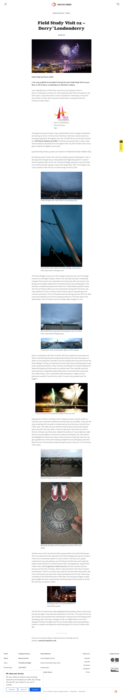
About (6, 658)
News (68, 13)
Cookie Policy (81, 691)
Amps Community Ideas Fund (50, 663)
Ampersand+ (44, 668)
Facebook (86, 665)
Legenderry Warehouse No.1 (57, 566)
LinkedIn (87, 662)
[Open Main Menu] (117, 4)
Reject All (23, 689)
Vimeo (88, 672)
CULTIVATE (22, 668)
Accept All (35, 689)
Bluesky (87, 658)
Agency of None (64, 691)
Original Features (24, 654)
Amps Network (45, 654)
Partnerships (8, 668)
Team (5, 663)
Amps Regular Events (47, 658)
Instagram (86, 669)
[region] (23, 682)
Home (6, 654)
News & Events (58, 13)
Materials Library (46, 672)
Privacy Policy (73, 691)
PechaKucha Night (24, 663)
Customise (12, 689)
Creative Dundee (61, 4)
